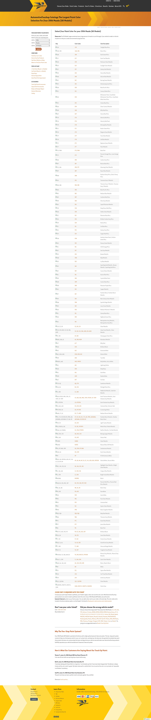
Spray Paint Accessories (37, 86)
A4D (76, 361)
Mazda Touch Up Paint (102, 623)
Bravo (112, 612)
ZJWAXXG (89, 586)
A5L (76, 372)
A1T (76, 343)
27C (76, 128)
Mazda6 (105, 616)
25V (78, 535)
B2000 (93, 612)
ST (75, 539)
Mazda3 (96, 616)
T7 (75, 546)
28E (78, 434)
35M (78, 448)
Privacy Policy (59, 709)
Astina (84, 612)
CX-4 (85, 614)
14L (88, 460)
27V (76, 150)
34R (77, 546)
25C (76, 91)
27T (76, 147)
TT (77, 413)
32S (76, 230)
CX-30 (81, 614)
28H (80, 559)
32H (76, 223)
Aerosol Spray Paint (36, 75)
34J (75, 274)
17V (84, 417)
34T (76, 294)
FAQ (56, 694)
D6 (75, 409)
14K (78, 563)
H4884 (76, 441)
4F (75, 336)
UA (77, 488)
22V (76, 65)
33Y (76, 261)
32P (77, 550)
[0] (127, 6)
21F (76, 58)
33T (76, 250)
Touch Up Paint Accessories (38, 84)
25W (78, 430)
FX (75, 426)
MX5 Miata (115, 619)
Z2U (76, 574)
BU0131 (80, 586)
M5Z (85, 483)
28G (80, 397)
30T (83, 483)
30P (76, 197)
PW (75, 528)
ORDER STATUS (116, 0)
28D (78, 392)
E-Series (106, 614)
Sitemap (57, 696)
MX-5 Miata (106, 619)
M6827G (84, 586)
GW (75, 434)
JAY (86, 417)
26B (78, 397)
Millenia (94, 619)
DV (77, 417)
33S (80, 466)
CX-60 (92, 614)
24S (79, 531)
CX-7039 (94, 397)
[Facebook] (54, 716)
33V (76, 254)
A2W (76, 354)
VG (77, 542)
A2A (76, 347)
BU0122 (81, 554)
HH (75, 452)
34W (76, 302)
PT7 (76, 524)
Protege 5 (95, 621)
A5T (76, 379)
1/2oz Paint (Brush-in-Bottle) (39, 69)
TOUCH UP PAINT (104, 27)
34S (76, 289)
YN (77, 326)
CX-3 (116, 612)
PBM (89, 417)
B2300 (97, 612)
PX (75, 531)
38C (83, 466)
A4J (75, 365)
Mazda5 (101, 616)
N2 (75, 483)
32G (76, 219)
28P (76, 171)
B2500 (101, 612)
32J (75, 226)
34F (76, 271)
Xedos (114, 621)
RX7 (99, 621)
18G (78, 466)
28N (76, 167)
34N (76, 285)
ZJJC (76, 581)
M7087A (81, 426)
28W (76, 175)
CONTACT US (108, 0)
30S (76, 204)
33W (76, 258)
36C (76, 321)
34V (76, 298)
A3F (84, 531)
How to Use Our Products (37, 58)
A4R (83, 563)
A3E (78, 437)
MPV (98, 619)
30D (76, 190)
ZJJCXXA (79, 581)
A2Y (82, 531)
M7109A (79, 409)
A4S (80, 406)
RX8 (102, 621)
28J (80, 471)
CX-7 (95, 614)
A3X (78, 406)
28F (76, 163)
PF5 (76, 502)
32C (76, 215)
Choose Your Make (60, 691)
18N (76, 54)
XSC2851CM (83, 419)
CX (75, 397)
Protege (90, 621)
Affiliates (58, 703)
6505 (85, 331)
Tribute (105, 621)
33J (75, 247)
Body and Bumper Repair (37, 89)
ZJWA (76, 586)
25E (76, 103)
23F (76, 69)
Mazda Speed (114, 614)
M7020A (86, 554)
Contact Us (34, 699)
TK (75, 554)
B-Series (89, 612)
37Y (78, 167)
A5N (79, 354)
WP (81, 460)
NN (75, 488)
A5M (76, 376)
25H (76, 106)
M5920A (97, 460)
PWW (78, 150)
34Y (76, 306)
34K (76, 278)
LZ (75, 474)
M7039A (79, 402)
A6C (81, 354)
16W (76, 51)
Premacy (85, 621)
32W (76, 238)
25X (78, 423)
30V (77, 336)
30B (76, 185)
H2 (75, 437)
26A (77, 559)
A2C (76, 350)
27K (76, 132)
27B (76, 125)
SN (75, 535)
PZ (77, 531)
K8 (75, 466)
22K (78, 483)
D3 (75, 406)
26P (76, 114)
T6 (75, 542)
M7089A (81, 430)
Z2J (75, 570)
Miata (89, 619)
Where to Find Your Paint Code (39, 62)
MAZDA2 (82, 616)
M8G (83, 397)
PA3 (76, 495)
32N (77, 474)
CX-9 (101, 614)
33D (79, 542)
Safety (33, 93)
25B (76, 87)
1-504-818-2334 (61, 609)
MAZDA (109, 27)
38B (78, 185)
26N (76, 110)
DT (75, 417)
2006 (113, 27)
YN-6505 (89, 331)
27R (76, 139)
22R (76, 62)
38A (78, 51)
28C (77, 426)
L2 (75, 471)
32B (76, 212)
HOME (98, 27)
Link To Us (58, 707)
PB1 (76, 499)
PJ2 (75, 506)
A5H (93, 460)
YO (83, 460)
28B (76, 160)
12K (76, 47)
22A (78, 387)
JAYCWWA (77, 419)
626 (118, 610)
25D (76, 97)
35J (75, 313)
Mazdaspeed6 (84, 619)
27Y (76, 155)
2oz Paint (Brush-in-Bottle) (38, 71)
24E (76, 84)
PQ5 (76, 513)
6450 (79, 413)
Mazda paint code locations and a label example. (100, 601)
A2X (80, 563)
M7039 (89, 397)
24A (76, 73)
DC (75, 413)
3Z (75, 326)
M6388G (77, 478)
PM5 (76, 509)
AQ (75, 383)
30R (76, 201)
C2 (75, 392)
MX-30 (101, 619)
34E (76, 266)
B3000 (105, 612)
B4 (75, 387)
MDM (80, 339)
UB (77, 460)
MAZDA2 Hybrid (89, 616)
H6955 (76, 444)
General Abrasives (36, 91)
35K (76, 317)
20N (78, 339)
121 (113, 610)
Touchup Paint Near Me (61, 712)
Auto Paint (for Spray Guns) (38, 78)
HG (75, 448)
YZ (85, 460)
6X (75, 339)
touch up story (63, 679)
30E (76, 193)
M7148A (82, 448)
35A (76, 309)
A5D (76, 369)
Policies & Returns (60, 698)
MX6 (81, 621)
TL (75, 559)
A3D (78, 491)
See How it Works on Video (38, 60)
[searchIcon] (124, 6)
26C (77, 539)
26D (78, 471)
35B (78, 554)
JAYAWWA (93, 417)
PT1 (76, 520)
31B (76, 208)
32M (78, 452)
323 (115, 610)
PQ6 (78, 513)
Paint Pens (34, 73)
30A (82, 331)
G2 (75, 430)
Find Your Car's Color (36, 55)
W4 (79, 460)
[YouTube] (56, 716)
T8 (75, 550)
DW (79, 417)
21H (80, 326)
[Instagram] (58, 716)
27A (76, 117)
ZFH (76, 577)
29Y (76, 180)
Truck (109, 621)
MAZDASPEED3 (112, 616)
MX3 (111, 619)
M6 (109, 614)
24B (76, 76)
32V (76, 233)
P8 (75, 491)
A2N (90, 460)
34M (76, 282)
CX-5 (88, 614)
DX (81, 417)
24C (76, 80)
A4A (76, 358)
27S (76, 143)
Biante (109, 612)
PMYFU (79, 361)
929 (81, 612)
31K (80, 434)
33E (76, 243)
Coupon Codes (59, 700)
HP (75, 456)
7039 (86, 397)
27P (76, 136)
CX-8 (98, 614)
